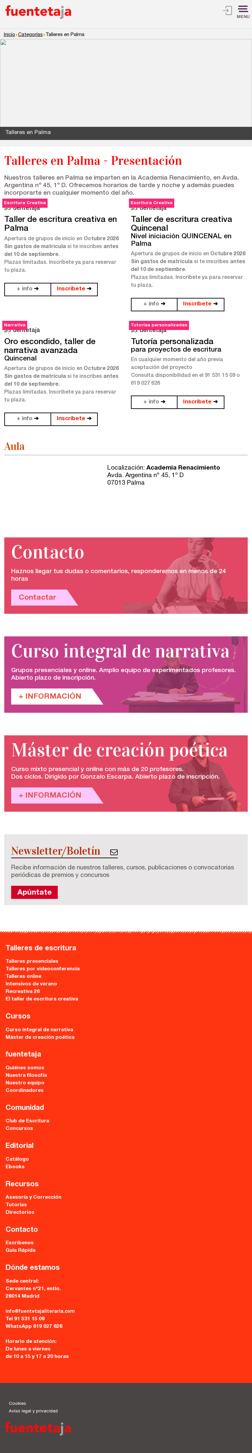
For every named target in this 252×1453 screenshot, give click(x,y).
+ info (28, 289)
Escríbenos (20, 1243)
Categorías (30, 34)
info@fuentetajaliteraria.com (40, 1311)
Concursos (19, 1128)
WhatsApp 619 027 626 (34, 1326)
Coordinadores (25, 1090)
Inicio (9, 34)
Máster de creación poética (40, 1037)
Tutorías (16, 1205)
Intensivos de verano (31, 984)
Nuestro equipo (25, 1083)
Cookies (17, 1404)
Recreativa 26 (23, 991)
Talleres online (23, 976)
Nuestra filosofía (26, 1075)
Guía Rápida (20, 1250)
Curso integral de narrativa (39, 1030)
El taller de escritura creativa (42, 999)
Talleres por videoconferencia (43, 969)
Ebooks (15, 1167)
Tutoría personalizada (172, 342)
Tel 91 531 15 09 (25, 1319)
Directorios (20, 1212)
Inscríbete (74, 289)
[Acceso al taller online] (227, 12)
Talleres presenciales (32, 961)
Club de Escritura (27, 1121)
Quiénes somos (25, 1068)
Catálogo (17, 1159)
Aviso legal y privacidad (33, 1411)
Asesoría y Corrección (33, 1197)
